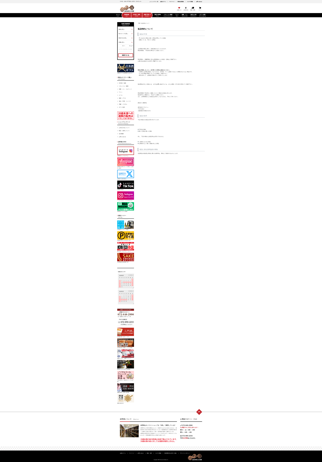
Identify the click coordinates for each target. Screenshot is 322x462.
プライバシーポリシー (185, 453)
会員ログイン (163, 1)
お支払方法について (124, 127)
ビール (120, 95)
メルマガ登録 (190, 1)
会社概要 (121, 133)
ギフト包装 (122, 107)
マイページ (171, 1)
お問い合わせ (199, 1)
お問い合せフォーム (162, 84)
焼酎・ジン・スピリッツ (125, 89)
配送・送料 (149, 453)
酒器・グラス (122, 98)
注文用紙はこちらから (126, 324)
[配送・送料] (193, 8)
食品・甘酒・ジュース (125, 101)
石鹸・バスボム (123, 104)
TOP (139, 23)
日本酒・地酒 (122, 83)
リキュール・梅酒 (123, 86)
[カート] (200, 8)
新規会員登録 (181, 1)
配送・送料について (124, 130)
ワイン (120, 92)
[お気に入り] (179, 8)
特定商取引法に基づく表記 (170, 453)
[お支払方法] (186, 8)
